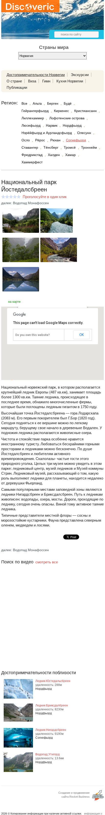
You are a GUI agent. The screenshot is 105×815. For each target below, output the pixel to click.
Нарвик (51, 125)
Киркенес (61, 111)
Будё (68, 103)
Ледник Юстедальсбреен (52, 681)
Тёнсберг (50, 147)
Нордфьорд (72, 125)
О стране (14, 81)
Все (24, 103)
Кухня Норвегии (69, 81)
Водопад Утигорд (47, 754)
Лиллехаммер (32, 118)
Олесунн (84, 133)
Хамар (70, 155)
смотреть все (46, 562)
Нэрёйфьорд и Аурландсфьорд (46, 133)
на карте (14, 301)
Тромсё (70, 147)
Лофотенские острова (66, 118)
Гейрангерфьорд (35, 111)
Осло (25, 140)
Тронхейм (89, 147)
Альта (37, 103)
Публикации (17, 87)
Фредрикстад (31, 155)
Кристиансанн (85, 111)
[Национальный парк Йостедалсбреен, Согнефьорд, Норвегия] (20, 231)
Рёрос (40, 140)
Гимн (46, 81)
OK (81, 335)
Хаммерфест (31, 162)
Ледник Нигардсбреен (50, 730)
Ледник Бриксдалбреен (51, 705)
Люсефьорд (31, 125)
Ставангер (29, 147)
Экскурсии (80, 75)
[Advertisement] (52, 627)
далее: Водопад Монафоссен (25, 203)
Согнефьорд (76, 140)
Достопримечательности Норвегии (36, 75)
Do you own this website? (32, 335)
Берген (52, 103)
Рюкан (55, 140)
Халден (54, 155)
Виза (32, 81)
